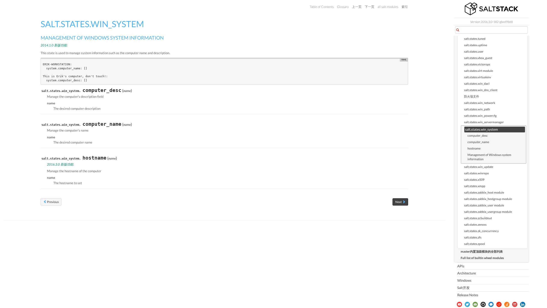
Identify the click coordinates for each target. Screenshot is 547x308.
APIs (460, 266)
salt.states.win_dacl (477, 83)
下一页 (369, 7)
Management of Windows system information (489, 157)
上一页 (357, 7)
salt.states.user (474, 51)
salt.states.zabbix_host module (484, 192)
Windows (464, 280)
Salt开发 (463, 288)
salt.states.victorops (477, 64)
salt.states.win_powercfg (480, 115)
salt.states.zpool (474, 244)
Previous (52, 202)
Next (398, 202)
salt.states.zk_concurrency (481, 231)
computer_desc (478, 135)
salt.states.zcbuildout (478, 218)
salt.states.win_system (481, 129)
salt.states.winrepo (476, 173)
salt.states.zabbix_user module (484, 205)
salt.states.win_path (477, 109)
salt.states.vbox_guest (478, 58)
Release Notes (467, 295)
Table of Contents (322, 7)
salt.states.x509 (474, 179)
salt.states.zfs (472, 237)
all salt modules (388, 7)
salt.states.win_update (478, 167)
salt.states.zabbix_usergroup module (488, 211)
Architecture (466, 273)
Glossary (343, 7)
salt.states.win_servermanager (484, 122)
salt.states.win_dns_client (480, 90)
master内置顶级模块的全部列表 (482, 251)
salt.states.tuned (474, 38)
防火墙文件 (471, 96)
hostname (474, 148)
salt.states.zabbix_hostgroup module (488, 199)
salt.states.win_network (479, 103)
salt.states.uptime (475, 45)
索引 (404, 7)
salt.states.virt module (478, 71)
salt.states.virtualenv (477, 77)
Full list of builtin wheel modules (482, 258)
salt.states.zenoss (475, 224)
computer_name (478, 142)
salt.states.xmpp (474, 186)
